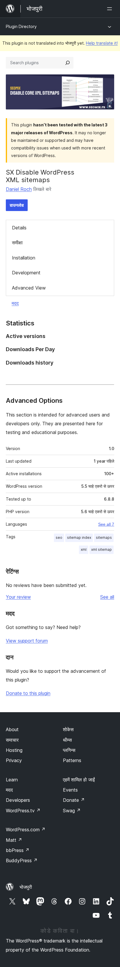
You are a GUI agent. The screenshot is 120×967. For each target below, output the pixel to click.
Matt (14, 840)
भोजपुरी (26, 887)
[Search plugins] (67, 63)
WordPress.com (25, 829)
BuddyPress (22, 860)
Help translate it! (102, 43)
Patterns (72, 760)
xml (84, 549)
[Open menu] (110, 9)
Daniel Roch (19, 189)
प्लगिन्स (69, 750)
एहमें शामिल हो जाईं (79, 780)
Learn (12, 780)
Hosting (14, 750)
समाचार (12, 740)
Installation (23, 258)
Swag (72, 810)
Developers (18, 800)
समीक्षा (17, 242)
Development (26, 273)
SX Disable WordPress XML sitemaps (40, 176)
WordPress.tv (23, 810)
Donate (74, 800)
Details (19, 228)
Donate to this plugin (28, 693)
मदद (15, 303)
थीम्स (67, 740)
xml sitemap (101, 549)
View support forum (27, 641)
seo (59, 537)
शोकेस (68, 729)
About (12, 729)
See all (107, 597)
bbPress (17, 850)
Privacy (14, 760)
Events (70, 790)
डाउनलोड (17, 205)
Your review (18, 597)
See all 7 (106, 524)
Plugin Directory (21, 26)
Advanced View (29, 288)
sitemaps (104, 537)
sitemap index (79, 537)
